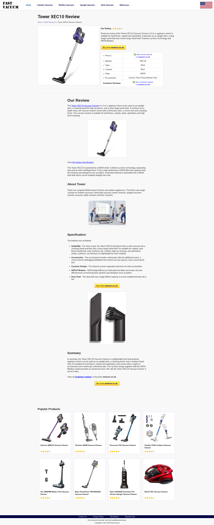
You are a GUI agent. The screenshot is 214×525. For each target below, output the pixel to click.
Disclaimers (114, 517)
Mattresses (124, 5)
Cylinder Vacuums (45, 5)
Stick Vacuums (107, 5)
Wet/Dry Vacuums (66, 5)
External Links (130, 517)
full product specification (83, 162)
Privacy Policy (98, 517)
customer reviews (83, 377)
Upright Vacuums (87, 5)
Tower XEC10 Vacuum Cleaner (85, 106)
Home (28, 5)
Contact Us (83, 517)
